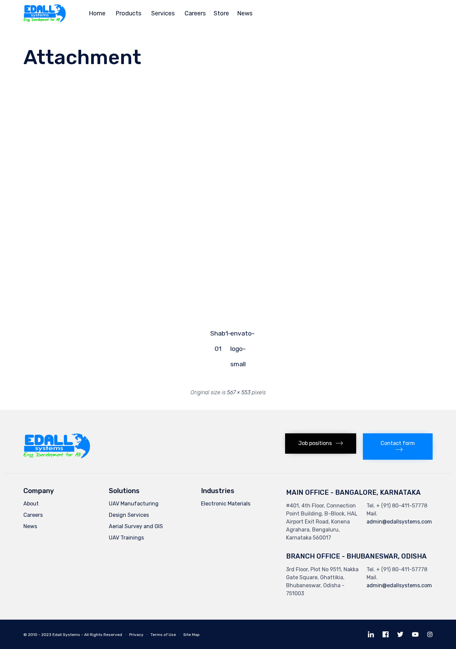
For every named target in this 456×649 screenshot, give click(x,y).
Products (128, 13)
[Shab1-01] (118, 301)
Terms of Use (163, 634)
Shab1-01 (218, 336)
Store (221, 13)
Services (163, 13)
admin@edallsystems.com (399, 521)
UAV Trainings (126, 537)
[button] (320, 443)
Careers (195, 13)
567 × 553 (238, 392)
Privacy (136, 634)
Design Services (129, 515)
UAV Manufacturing (134, 503)
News (244, 13)
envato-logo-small (238, 336)
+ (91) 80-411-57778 (401, 505)
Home (97, 13)
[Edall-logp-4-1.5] (56, 456)
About (31, 503)
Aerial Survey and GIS (136, 526)
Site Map (191, 634)
